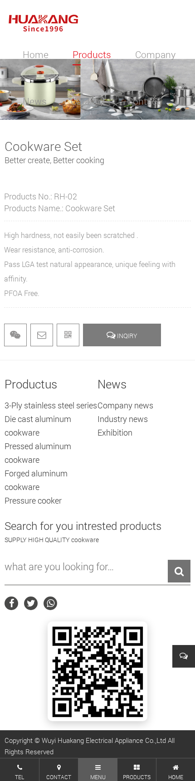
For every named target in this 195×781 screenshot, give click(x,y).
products (92, 54)
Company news (125, 405)
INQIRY (126, 335)
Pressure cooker (33, 500)
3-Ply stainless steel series (51, 405)
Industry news (123, 418)
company (155, 54)
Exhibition (115, 432)
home (36, 54)
